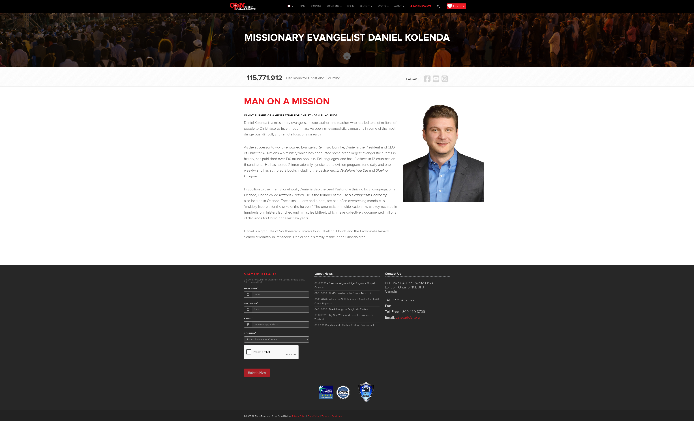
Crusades (315, 6)
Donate (458, 6)
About (398, 6)
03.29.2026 (344, 325)
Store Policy (313, 416)
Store (350, 6)
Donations (333, 6)
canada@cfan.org (408, 318)
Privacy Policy (298, 416)
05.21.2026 (342, 293)
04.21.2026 (341, 309)
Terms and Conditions (332, 416)
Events (382, 6)
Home (302, 6)
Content (364, 6)
